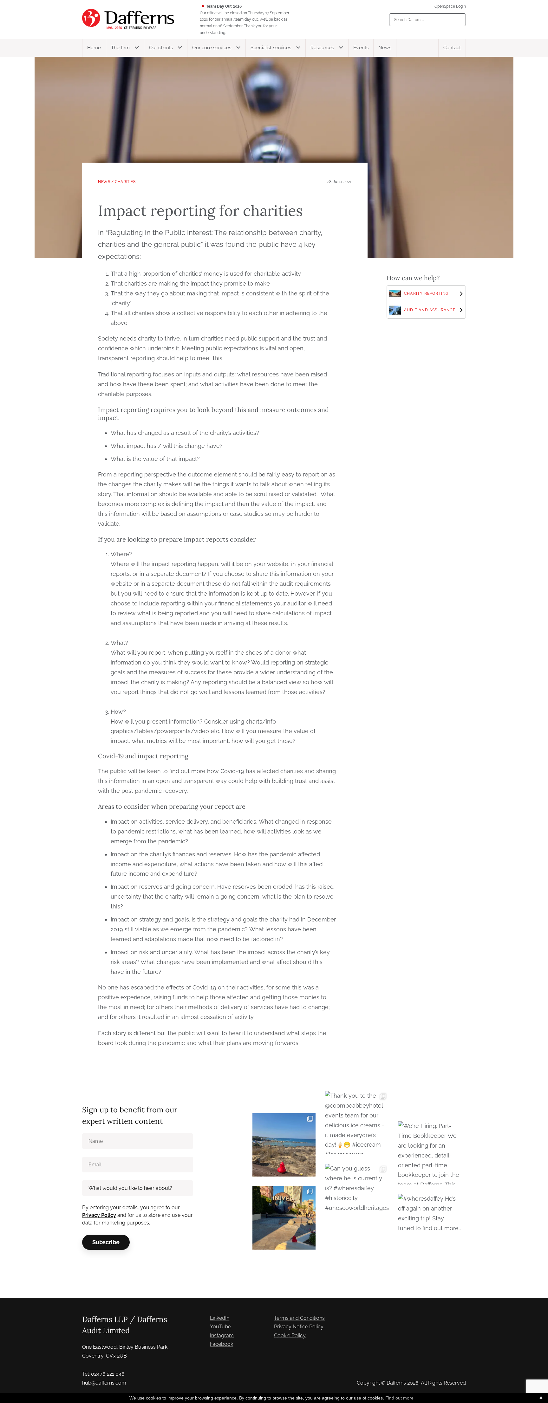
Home (94, 48)
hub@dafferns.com (104, 1383)
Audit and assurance (429, 310)
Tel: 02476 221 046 (103, 1374)
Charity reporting (426, 293)
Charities (125, 181)
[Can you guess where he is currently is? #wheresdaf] (356, 1195)
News (384, 48)
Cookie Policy (290, 1335)
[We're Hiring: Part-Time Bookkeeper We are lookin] (429, 1152)
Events (361, 48)
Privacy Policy (99, 1215)
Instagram (222, 1335)
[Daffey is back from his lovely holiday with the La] (284, 1145)
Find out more (399, 1397)
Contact (452, 48)
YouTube (220, 1327)
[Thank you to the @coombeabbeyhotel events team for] (356, 1122)
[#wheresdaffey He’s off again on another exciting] (429, 1225)
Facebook (221, 1344)
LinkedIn (219, 1318)
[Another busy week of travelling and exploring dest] (284, 1217)
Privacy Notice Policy (298, 1327)
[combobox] (427, 19)
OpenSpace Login (450, 6)
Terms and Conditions (299, 1318)
